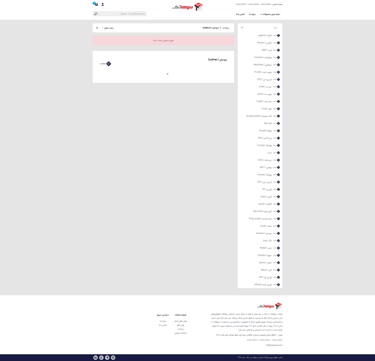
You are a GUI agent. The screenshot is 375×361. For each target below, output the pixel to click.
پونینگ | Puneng (264, 145)
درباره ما (163, 321)
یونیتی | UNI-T (266, 167)
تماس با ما (163, 325)
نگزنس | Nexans (264, 42)
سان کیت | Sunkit (264, 101)
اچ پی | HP (267, 189)
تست (269, 152)
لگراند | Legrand (265, 35)
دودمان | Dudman (264, 233)
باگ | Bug (267, 240)
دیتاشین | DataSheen (262, 64)
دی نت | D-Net (265, 86)
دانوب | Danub (265, 262)
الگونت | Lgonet (265, 204)
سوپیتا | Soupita (265, 255)
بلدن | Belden (266, 248)
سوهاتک (225, 27)
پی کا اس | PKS (265, 138)
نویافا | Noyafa (265, 130)
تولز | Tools (266, 108)
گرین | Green (266, 196)
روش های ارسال (180, 321)
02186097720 (266, 4)
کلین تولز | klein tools (262, 211)
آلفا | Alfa (268, 123)
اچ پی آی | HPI (265, 277)
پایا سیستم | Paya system (260, 218)
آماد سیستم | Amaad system (259, 116)
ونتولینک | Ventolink (263, 57)
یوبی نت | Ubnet (265, 94)
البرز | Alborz (266, 270)
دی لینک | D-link (265, 160)
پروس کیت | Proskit (263, 72)
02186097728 (253, 4)
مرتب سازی (108, 27)
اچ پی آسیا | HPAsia (263, 284)
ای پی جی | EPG (264, 79)
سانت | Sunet (266, 226)
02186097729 (241, 4)
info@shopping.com (274, 345)
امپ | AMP (267, 50)
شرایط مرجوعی (180, 332)
